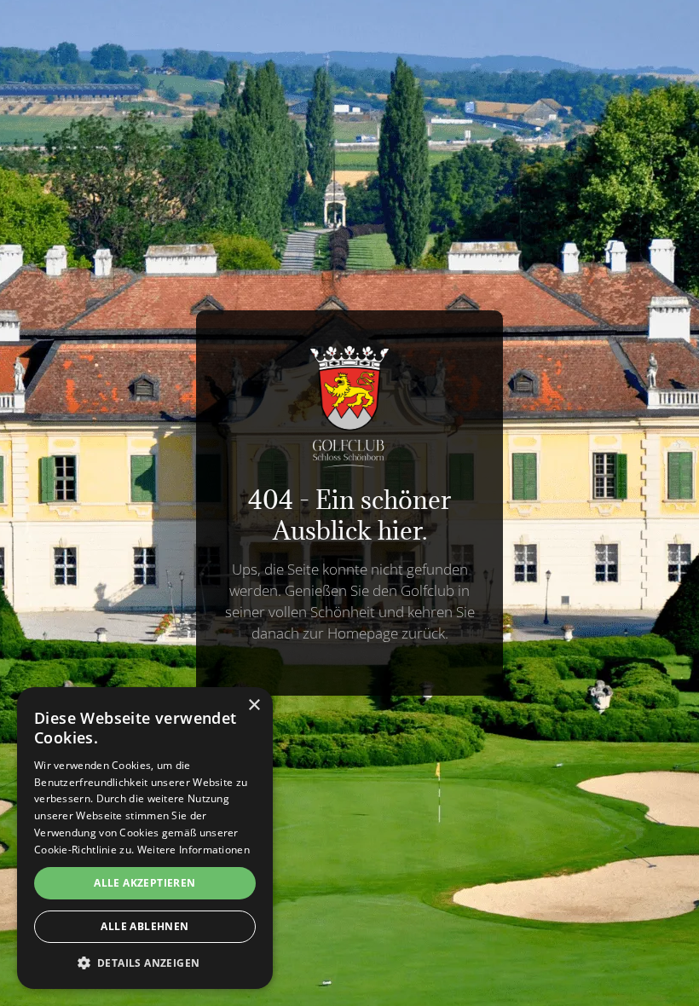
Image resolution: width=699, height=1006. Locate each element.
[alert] (145, 838)
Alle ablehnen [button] (144, 926)
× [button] (253, 705)
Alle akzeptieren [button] (144, 883)
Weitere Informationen (193, 849)
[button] (145, 963)
